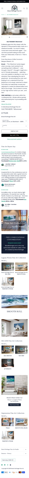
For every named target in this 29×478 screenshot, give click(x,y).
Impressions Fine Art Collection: (12, 413)
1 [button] (9, 37)
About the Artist (6, 104)
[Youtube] (4, 464)
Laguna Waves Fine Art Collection (13, 258)
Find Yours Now (14, 405)
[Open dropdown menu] (26, 449)
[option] (14, 26)
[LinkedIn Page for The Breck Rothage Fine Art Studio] (10, 464)
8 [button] (19, 37)
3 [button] (12, 37)
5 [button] (15, 37)
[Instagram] (7, 464)
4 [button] (13, 37)
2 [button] (10, 37)
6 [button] (16, 37)
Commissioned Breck (8, 152)
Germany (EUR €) (7, 460)
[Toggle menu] (2, 8)
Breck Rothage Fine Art (8, 116)
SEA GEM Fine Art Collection (11, 341)
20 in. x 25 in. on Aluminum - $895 (13, 121)
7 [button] (18, 37)
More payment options (14, 139)
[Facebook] (2, 464)
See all (3, 261)
